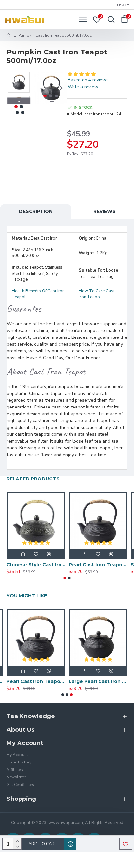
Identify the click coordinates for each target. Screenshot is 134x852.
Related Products (33, 479)
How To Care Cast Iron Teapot (96, 294)
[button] (40, 87)
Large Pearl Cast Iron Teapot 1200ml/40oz (98, 681)
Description (36, 211)
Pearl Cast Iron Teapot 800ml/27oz (98, 565)
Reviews (104, 211)
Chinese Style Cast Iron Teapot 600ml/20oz (36, 565)
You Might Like (27, 595)
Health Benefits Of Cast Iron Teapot (38, 294)
